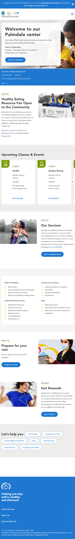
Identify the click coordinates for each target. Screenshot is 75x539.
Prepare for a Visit (52, 434)
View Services (9, 447)
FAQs (34, 441)
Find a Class (33, 434)
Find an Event (49, 441)
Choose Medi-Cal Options (14, 441)
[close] (73, 4)
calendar (12, 130)
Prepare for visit (10, 365)
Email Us (18, 75)
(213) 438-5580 (6, 75)
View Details (17, 198)
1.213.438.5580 (57, 247)
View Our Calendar (15, 60)
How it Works (49, 414)
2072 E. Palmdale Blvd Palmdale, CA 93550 (15, 79)
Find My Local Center (31, 447)
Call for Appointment (52, 254)
